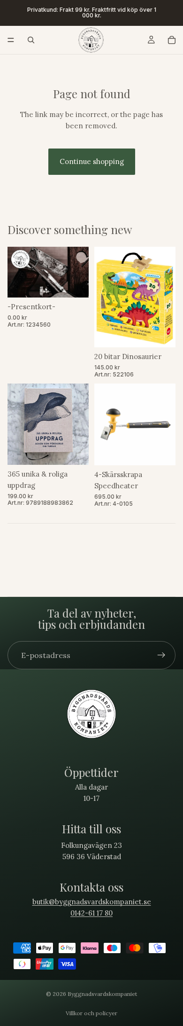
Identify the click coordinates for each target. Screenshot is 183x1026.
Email (104, 536)
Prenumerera (137, 560)
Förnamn (107, 493)
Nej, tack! (137, 574)
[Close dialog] (177, 457)
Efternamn (109, 514)
